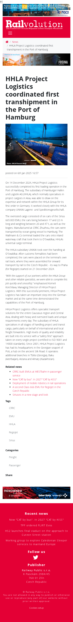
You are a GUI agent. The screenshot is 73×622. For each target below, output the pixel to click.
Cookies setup (36, 607)
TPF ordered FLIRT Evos (36, 525)
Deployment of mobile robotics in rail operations (39, 383)
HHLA (12, 424)
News (15, 42)
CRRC (12, 408)
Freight (13, 457)
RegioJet (13, 432)
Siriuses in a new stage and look (30, 394)
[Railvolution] (36, 24)
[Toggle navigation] (10, 33)
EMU (11, 416)
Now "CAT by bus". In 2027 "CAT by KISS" (35, 379)
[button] (10, 144)
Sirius (12, 440)
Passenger (15, 465)
